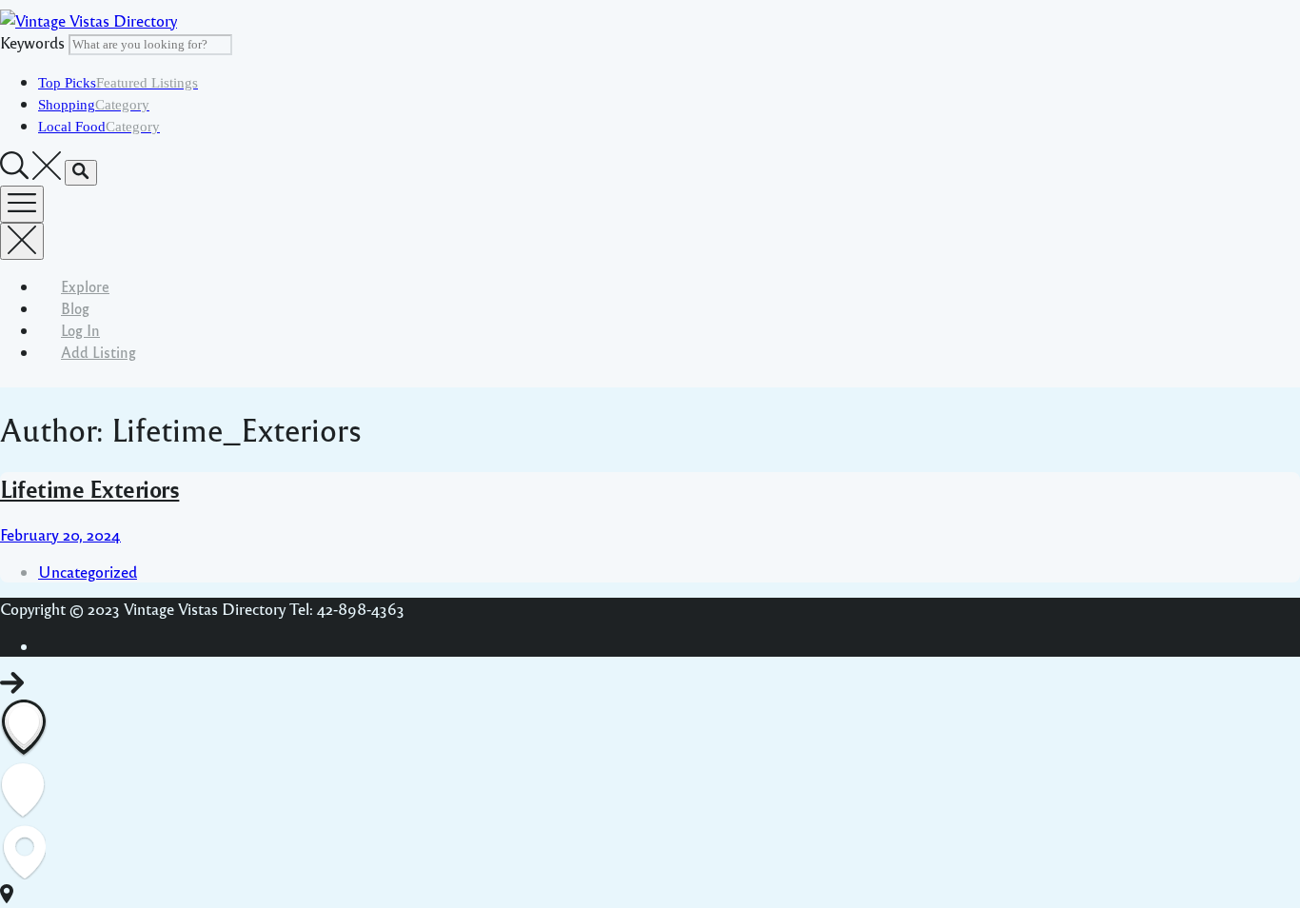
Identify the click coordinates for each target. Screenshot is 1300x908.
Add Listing (98, 352)
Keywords (32, 42)
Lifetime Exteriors (89, 488)
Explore (85, 286)
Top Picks (118, 82)
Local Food (99, 126)
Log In (80, 330)
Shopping (93, 104)
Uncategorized (87, 572)
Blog (75, 308)
